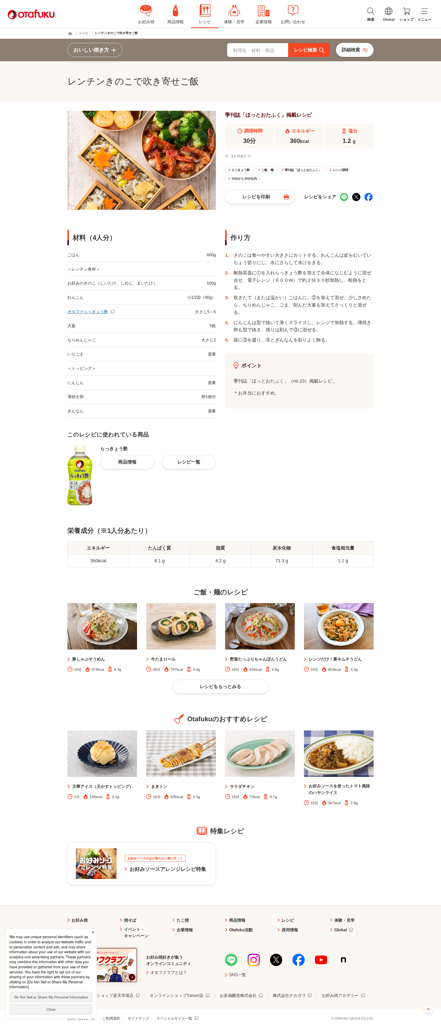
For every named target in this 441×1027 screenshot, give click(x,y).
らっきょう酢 (240, 170)
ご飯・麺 (267, 170)
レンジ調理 (340, 170)
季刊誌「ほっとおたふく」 (303, 170)
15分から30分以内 (244, 178)
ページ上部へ (428, 1009)
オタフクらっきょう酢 (87, 312)
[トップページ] (70, 33)
